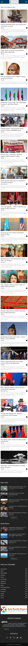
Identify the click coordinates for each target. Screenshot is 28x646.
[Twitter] (17, 637)
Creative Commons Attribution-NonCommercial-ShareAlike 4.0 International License (13, 625)
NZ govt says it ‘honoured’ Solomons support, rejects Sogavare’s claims (11, 155)
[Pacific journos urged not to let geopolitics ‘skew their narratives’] (14, 172)
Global (2, 577)
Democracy (2, 178)
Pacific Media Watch (4, 184)
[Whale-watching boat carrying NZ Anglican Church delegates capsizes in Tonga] (4, 535)
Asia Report (3, 48)
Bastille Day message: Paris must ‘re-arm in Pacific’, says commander (13, 337)
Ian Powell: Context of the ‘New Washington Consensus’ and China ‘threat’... (13, 103)
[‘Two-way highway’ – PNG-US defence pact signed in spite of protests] (14, 198)
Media (2, 585)
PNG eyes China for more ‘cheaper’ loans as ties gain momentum (13, 77)
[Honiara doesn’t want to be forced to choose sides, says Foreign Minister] (14, 250)
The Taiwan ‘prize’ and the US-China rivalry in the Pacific (13, 440)
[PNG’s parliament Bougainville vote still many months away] (4, 514)
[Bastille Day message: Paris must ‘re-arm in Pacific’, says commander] (14, 328)
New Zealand (4, 579)
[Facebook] (7, 637)
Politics (2, 571)
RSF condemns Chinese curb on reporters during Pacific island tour (13, 388)
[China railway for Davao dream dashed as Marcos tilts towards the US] (14, 42)
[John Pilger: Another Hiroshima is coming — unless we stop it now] (14, 457)
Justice (2, 597)
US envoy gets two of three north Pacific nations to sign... (12, 233)
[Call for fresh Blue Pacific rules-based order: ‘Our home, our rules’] (14, 16)
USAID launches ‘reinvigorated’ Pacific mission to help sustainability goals (12, 129)
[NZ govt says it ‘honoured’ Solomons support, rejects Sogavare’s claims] (14, 146)
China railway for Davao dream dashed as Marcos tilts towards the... (12, 51)
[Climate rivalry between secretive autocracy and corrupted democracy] (14, 302)
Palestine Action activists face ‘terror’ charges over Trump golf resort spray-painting (17, 487)
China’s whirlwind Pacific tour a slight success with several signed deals (12, 362)
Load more (13, 517)
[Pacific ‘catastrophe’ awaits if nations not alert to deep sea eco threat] (4, 555)
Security (2, 593)
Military (2, 204)
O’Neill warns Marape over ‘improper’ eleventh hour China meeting (12, 414)
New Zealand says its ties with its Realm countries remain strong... (16, 493)
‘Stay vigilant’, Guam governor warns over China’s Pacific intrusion (13, 285)
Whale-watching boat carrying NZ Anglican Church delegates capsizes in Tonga (17, 534)
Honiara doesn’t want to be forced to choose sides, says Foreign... (13, 259)
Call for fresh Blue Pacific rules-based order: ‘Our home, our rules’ (13, 25)
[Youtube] (20, 637)
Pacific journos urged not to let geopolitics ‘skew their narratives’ (13, 181)
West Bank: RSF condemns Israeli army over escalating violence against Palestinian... (17, 528)
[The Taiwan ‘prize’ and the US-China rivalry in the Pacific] (14, 431)
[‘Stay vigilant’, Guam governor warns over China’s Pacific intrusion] (14, 276)
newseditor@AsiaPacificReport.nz (16, 629)
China (2, 74)
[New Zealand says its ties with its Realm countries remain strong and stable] (4, 494)
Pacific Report (4, 569)
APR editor (2, 27)
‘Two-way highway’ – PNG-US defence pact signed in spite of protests (13, 207)
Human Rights (4, 573)
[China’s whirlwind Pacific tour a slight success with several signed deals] (14, 353)
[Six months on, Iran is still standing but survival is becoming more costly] (4, 507)
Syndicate (3, 575)
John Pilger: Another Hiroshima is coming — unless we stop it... (14, 466)
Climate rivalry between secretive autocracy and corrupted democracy (13, 311)
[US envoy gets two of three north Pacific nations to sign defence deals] (14, 224)
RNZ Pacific (3, 583)
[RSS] (14, 637)
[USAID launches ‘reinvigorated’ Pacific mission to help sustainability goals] (14, 120)
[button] (26, 2)
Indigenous (3, 581)
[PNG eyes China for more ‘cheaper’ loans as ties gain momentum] (14, 68)
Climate (2, 126)
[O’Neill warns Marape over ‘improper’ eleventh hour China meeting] (14, 405)
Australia (2, 22)
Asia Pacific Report (21, 623)
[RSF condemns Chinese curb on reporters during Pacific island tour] (14, 379)
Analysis (2, 437)
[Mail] (10, 637)
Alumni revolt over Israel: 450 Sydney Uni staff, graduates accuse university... (18, 500)
